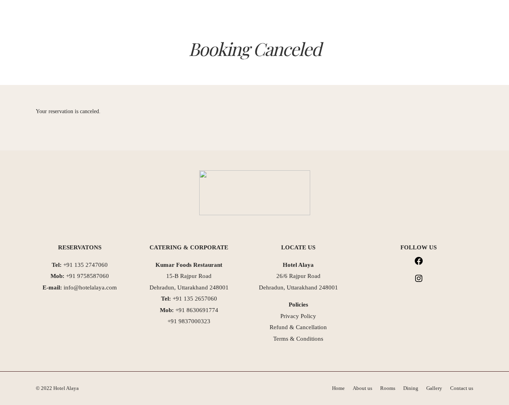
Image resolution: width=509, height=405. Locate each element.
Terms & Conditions (298, 339)
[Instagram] (419, 281)
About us (159, 50)
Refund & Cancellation (298, 327)
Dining (221, 50)
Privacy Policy (298, 316)
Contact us (291, 50)
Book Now (437, 17)
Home (128, 50)
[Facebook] (419, 263)
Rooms (192, 50)
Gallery (252, 50)
